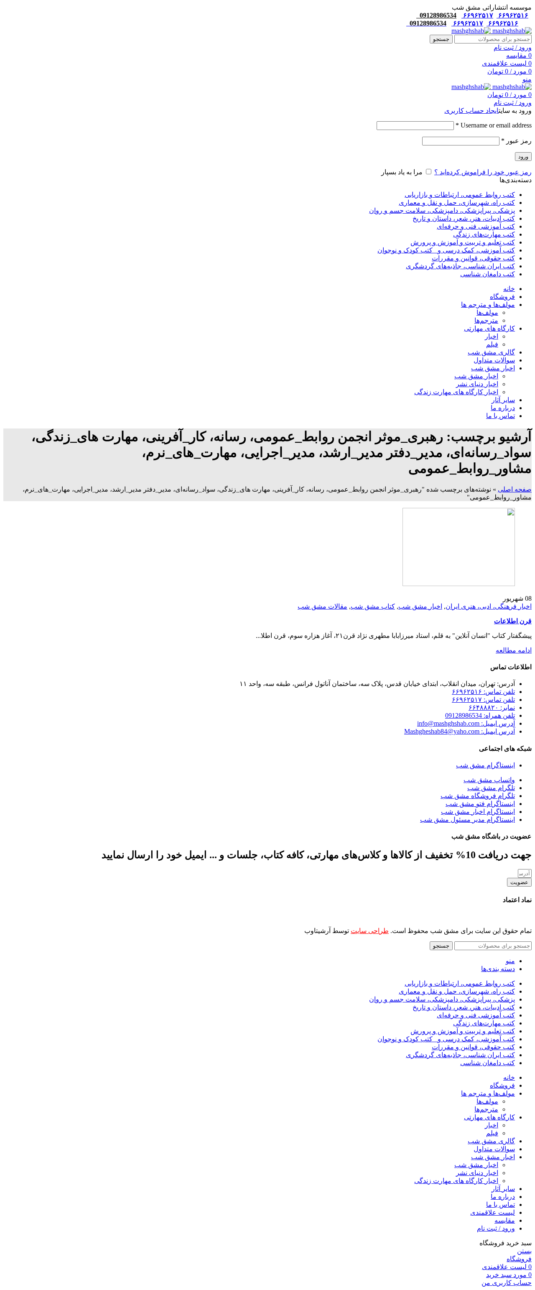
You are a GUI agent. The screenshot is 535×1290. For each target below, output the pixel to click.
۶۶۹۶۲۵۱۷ (477, 15)
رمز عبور (516, 140)
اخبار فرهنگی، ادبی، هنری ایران (489, 606)
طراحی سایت (370, 930)
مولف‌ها (487, 312)
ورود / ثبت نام (496, 1228)
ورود (523, 156)
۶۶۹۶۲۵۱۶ (512, 15)
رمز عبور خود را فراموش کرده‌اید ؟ (483, 172)
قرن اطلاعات (513, 621)
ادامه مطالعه (514, 650)
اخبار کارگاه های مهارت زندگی (456, 391)
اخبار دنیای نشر (477, 384)
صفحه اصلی (515, 489)
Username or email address (494, 125)
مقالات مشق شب (322, 606)
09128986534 (436, 15)
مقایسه (504, 1220)
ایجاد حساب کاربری (471, 110)
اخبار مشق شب (476, 376)
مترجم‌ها (486, 320)
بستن (524, 1250)
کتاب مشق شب (373, 606)
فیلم (492, 344)
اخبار (491, 336)
